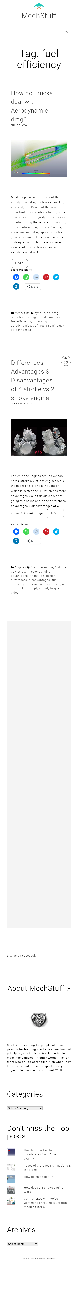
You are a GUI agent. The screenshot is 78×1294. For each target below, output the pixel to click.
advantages (19, 575)
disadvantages (39, 580)
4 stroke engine (39, 571)
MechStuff (39, 16)
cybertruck (42, 313)
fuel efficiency (21, 321)
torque (54, 588)
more (21, 265)
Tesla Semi (47, 325)
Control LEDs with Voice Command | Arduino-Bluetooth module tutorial (45, 1203)
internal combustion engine (46, 584)
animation (37, 575)
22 (66, 362)
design (51, 575)
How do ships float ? (38, 1176)
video (15, 592)
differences (19, 580)
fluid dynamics (50, 317)
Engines (20, 567)
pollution (24, 588)
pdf (35, 325)
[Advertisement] (39, 774)
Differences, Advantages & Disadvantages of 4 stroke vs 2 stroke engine (32, 380)
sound (43, 588)
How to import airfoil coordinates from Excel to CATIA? (42, 1154)
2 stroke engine (42, 567)
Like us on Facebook (21, 955)
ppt (34, 588)
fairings (32, 317)
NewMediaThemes (45, 1258)
